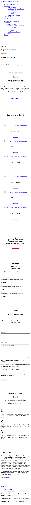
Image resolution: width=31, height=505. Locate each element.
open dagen (15, 248)
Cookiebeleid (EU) (9, 491)
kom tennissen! (15, 98)
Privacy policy (8, 489)
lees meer (15, 137)
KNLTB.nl (7, 477)
